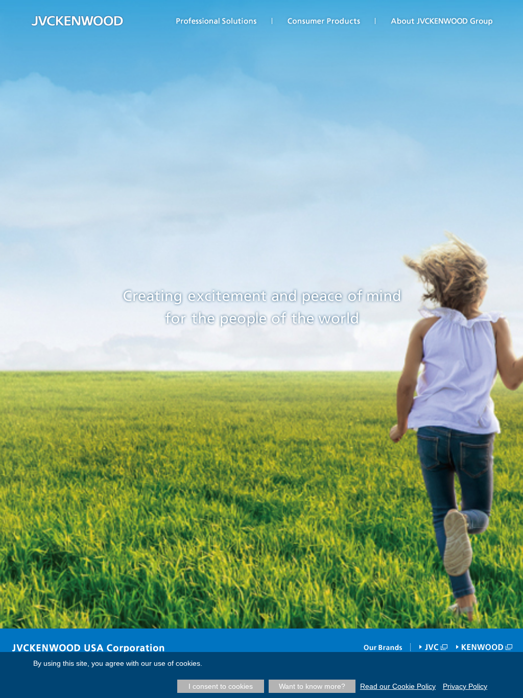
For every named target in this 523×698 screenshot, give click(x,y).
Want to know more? (312, 686)
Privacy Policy (465, 686)
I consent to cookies (220, 686)
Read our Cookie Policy (398, 686)
